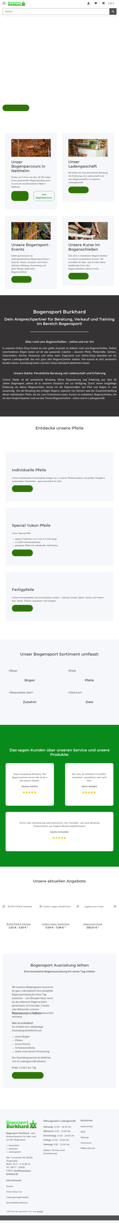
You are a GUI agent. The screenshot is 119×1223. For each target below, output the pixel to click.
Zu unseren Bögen (16, 108)
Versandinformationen (18, 1205)
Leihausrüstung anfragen (27, 1078)
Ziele (89, 705)
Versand (41, 1214)
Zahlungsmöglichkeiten (18, 1199)
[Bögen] (13, 673)
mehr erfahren (78, 193)
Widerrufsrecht (88, 1151)
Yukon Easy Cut (14, 1194)
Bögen (29, 683)
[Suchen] (113, 11)
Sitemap (85, 1140)
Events (9, 1189)
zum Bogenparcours (44, 196)
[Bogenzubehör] (21, 695)
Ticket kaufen (20, 196)
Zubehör (30, 705)
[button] (88, 3)
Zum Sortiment (22, 492)
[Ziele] (75, 695)
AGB (83, 1134)
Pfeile (89, 683)
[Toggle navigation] (4, 2)
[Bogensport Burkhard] (16, 3)
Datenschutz (87, 1129)
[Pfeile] (72, 673)
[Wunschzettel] (96, 3)
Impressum (86, 1145)
